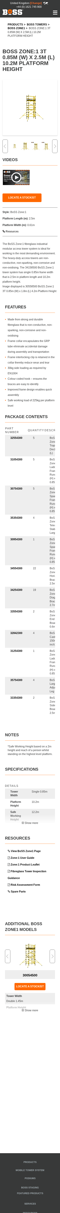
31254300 (16, 650)
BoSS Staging (30, 1187)
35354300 (16, 517)
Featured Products (30, 1193)
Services (30, 1203)
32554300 (16, 437)
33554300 (16, 611)
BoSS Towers (37, 24)
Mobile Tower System (30, 1170)
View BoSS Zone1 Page (26, 851)
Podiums (30, 1178)
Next (55, 146)
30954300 (16, 539)
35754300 (16, 680)
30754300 (16, 488)
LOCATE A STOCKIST (22, 197)
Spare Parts (18, 891)
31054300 (16, 459)
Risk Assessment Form (25, 884)
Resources (11, 231)
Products (15, 24)
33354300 (16, 697)
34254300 (16, 589)
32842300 (16, 633)
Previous (5, 146)
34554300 (16, 568)
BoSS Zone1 (16, 28)
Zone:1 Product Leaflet (25, 864)
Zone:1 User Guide (22, 857)
